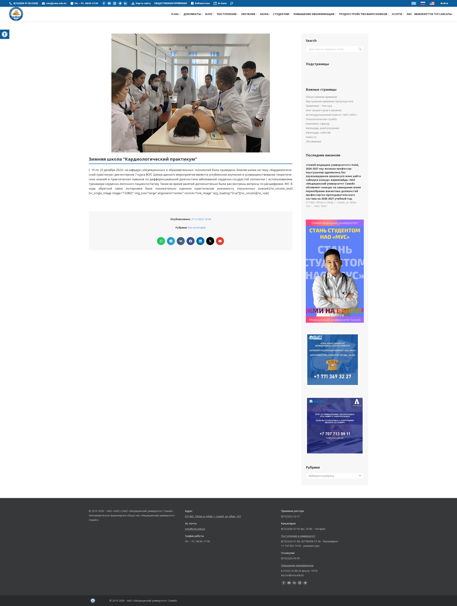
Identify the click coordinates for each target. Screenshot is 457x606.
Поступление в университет (298, 536)
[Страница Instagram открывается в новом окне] (114, 3)
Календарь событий (318, 132)
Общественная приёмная (321, 97)
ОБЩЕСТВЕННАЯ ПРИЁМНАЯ (170, 3)
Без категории (197, 227)
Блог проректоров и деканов (324, 110)
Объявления (313, 141)
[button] (4, 34)
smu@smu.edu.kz (56, 3)
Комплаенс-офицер (318, 123)
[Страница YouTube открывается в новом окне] (109, 3)
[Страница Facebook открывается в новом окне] (104, 3)
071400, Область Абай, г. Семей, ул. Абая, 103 (213, 516)
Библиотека (202, 3)
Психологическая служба (321, 119)
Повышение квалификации (297, 565)
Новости (311, 137)
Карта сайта (143, 3)
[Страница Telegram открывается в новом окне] (120, 3)
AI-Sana (222, 3)
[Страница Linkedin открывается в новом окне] (125, 3)
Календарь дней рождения (322, 128)
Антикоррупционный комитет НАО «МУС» (331, 114)
